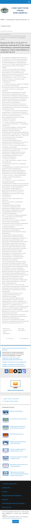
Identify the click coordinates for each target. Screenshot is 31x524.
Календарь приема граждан (11, 401)
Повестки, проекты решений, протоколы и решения (14, 349)
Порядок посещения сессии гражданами (14, 362)
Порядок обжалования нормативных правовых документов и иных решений (13, 365)
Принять (15, 521)
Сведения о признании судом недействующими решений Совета (12, 358)
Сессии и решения (5, 34)
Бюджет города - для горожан (11, 398)
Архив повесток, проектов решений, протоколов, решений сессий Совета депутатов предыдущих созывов (13, 37)
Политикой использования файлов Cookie (12, 518)
